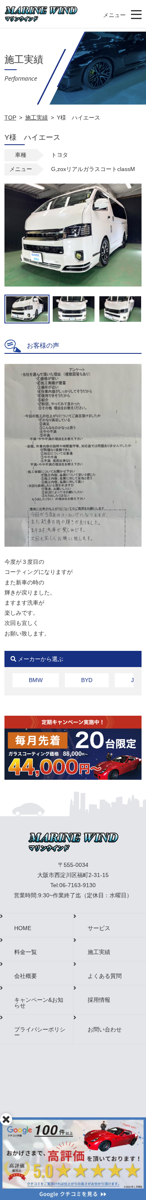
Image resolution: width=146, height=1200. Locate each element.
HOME (22, 928)
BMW (36, 680)
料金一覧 (25, 952)
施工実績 (36, 117)
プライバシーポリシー (39, 1032)
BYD (86, 680)
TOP (10, 117)
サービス (99, 928)
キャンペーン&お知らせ (38, 1003)
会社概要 (25, 976)
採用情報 (99, 1000)
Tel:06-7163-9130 (73, 885)
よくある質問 (105, 976)
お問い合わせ (105, 1029)
